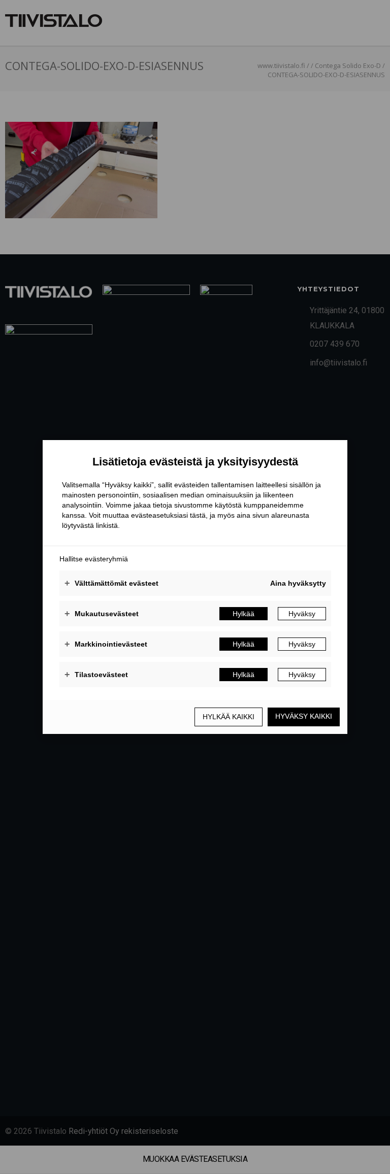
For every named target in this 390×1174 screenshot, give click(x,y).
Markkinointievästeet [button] (105, 644)
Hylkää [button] (243, 614)
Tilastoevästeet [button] (96, 674)
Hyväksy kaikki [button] (303, 716)
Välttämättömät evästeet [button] (111, 583)
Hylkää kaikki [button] (228, 717)
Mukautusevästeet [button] (101, 614)
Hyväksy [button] (301, 614)
